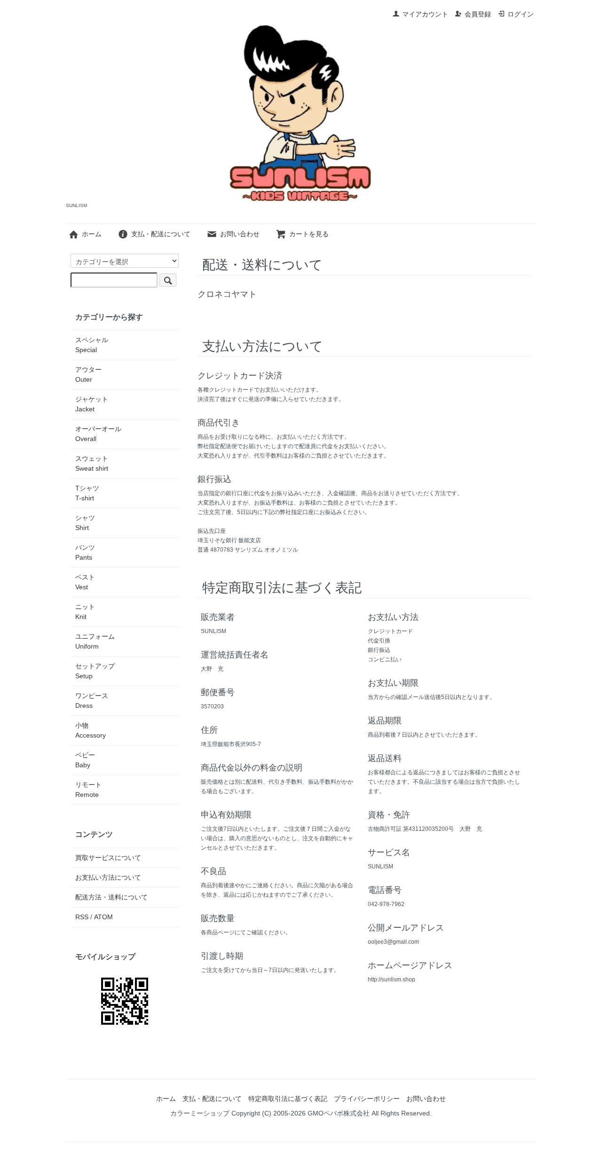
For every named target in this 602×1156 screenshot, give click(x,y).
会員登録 (478, 14)
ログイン (520, 14)
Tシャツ (87, 493)
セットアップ (95, 671)
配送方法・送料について (111, 897)
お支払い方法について (108, 877)
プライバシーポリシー (367, 1098)
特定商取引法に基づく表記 (287, 1098)
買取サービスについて (108, 857)
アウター (88, 374)
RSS (81, 917)
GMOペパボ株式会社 (339, 1113)
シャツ (85, 522)
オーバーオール (98, 433)
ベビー (85, 760)
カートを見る (309, 234)
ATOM (103, 917)
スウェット (91, 463)
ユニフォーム (95, 641)
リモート (88, 789)
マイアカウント (425, 14)
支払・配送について (160, 234)
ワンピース (91, 700)
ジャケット (91, 404)
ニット (85, 611)
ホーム (92, 234)
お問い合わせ (240, 234)
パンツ (85, 552)
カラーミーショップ (200, 1113)
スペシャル (91, 344)
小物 (90, 730)
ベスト (85, 582)
